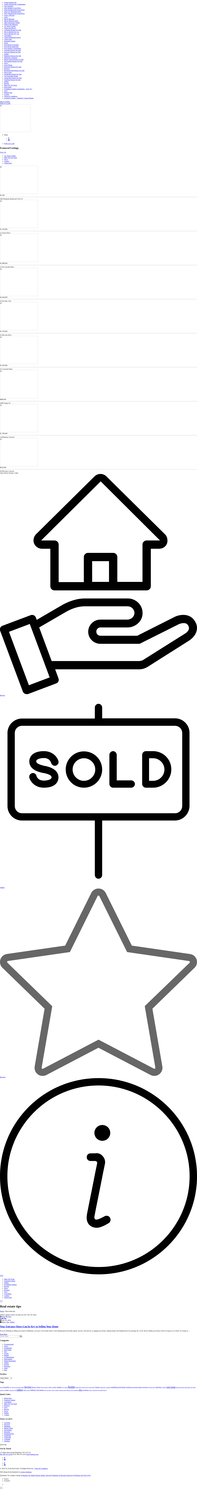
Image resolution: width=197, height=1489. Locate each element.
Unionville (7, 1437)
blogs (6, 1368)
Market (6, 1355)
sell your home (47, 1390)
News (6, 63)
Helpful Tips (8, 93)
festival (66, 1387)
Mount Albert (8, 1428)
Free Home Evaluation (11, 45)
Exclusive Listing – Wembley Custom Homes (19, 98)
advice (1, 1387)
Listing (6, 54)
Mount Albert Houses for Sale (13, 59)
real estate (171, 1387)
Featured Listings (9, 41)
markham (108, 1387)
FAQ (5, 91)
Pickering (7, 1432)
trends (90, 1390)
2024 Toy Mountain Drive (12, 12)
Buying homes (44, 1387)
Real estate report (189, 1387)
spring (53, 1390)
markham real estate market (134, 1387)
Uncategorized (9, 1344)
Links (6, 17)
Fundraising (8, 1348)
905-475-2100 (5, 103)
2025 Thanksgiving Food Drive (14, 13)
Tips (7, 1322)
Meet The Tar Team (10, 85)
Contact (6, 94)
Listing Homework (10, 2)
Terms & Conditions (10, 96)
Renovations (8, 1359)
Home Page (8, 1398)
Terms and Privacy (10, 28)
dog (63, 1387)
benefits (6, 1387)
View (9, 1316)
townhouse (85, 1390)
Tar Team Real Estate (11, 76)
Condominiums (9, 1357)
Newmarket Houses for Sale (13, 61)
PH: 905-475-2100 (6, 1454)
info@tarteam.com (32, 1454)
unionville (94, 1390)
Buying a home (36, 1387)
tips (80, 1390)
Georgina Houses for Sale (12, 50)
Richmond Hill (9, 1434)
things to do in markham (72, 1390)
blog (5, 1370)
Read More (3, 1334)
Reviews (7, 69)
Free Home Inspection (11, 47)
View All (3, 152)
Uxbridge (7, 1439)
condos (59, 1387)
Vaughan (7, 1441)
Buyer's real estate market (18, 1387)
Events (6, 1353)
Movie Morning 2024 (11, 21)
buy (11, 1387)
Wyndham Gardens (10, 1284)
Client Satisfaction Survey (12, 37)
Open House (8, 65)
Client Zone (8, 39)
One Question (8, 6)
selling (20, 1390)
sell (15, 1390)
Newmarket (8, 1430)
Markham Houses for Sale (12, 56)
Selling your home (37, 1390)
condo (54, 1387)
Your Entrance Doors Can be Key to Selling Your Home (29, 1326)
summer (57, 1390)
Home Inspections (10, 1361)
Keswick (7, 1424)
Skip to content (5, 102)
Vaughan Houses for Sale (12, 80)
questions (164, 1387)
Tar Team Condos (10, 26)
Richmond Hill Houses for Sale (14, 70)
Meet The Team (9, 1279)
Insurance (7, 1366)
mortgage (145, 1387)
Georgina (7, 1423)
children (50, 1387)
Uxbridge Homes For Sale (12, 30)
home (71, 1386)
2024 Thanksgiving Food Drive (14, 10)
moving (158, 1387)
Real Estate (7, 87)
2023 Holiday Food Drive (12, 8)
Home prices (85, 1387)
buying (27, 1387)
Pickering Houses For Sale (12, 67)
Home (2, 1311)
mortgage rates (151, 1387)
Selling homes (26, 1390)
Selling (6, 81)
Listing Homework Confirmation (14, 4)
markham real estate (118, 1387)
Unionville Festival (102, 1390)
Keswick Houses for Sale (12, 52)
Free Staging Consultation (12, 48)
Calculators (7, 35)
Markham (7, 1426)
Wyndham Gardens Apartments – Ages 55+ (18, 89)
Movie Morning (9, 19)
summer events (62, 1390)
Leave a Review (9, 15)
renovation (11, 1390)
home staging (92, 1387)
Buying (6, 83)
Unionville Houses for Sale (13, 78)
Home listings (78, 1387)
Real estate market (180, 1387)
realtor (7, 1390)
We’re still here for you (11, 32)
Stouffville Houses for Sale (13, 74)
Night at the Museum (11, 24)
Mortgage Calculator (10, 58)
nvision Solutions (26, 1472)
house (97, 1387)
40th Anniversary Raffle (12, 23)
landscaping (103, 1387)
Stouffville (7, 1435)
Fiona (6, 43)
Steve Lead (7, 72)
